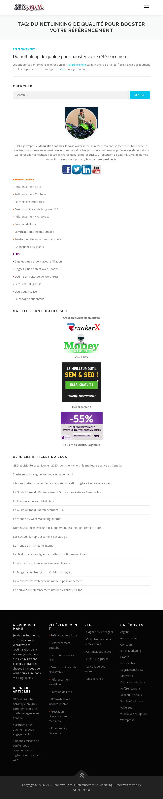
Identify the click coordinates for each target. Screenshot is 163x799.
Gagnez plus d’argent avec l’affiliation (38, 261)
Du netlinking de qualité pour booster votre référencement (70, 56)
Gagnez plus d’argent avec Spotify (36, 269)
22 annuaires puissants (29, 247)
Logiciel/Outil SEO (131, 670)
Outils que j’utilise (26, 291)
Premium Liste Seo (132, 682)
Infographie (127, 663)
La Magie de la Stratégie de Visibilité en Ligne (42, 572)
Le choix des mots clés (29, 202)
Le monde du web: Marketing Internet (37, 519)
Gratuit (124, 657)
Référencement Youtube (30, 194)
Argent (124, 632)
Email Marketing (130, 650)
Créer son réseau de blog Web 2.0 (36, 209)
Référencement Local (28, 187)
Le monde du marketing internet (33, 545)
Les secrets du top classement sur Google (40, 536)
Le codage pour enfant (29, 299)
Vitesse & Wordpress (133, 714)
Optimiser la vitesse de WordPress (37, 276)
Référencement (24, 49)
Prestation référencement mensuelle (38, 239)
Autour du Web (130, 638)
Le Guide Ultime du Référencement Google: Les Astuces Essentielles (57, 492)
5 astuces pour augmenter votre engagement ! (43, 474)
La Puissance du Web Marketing (33, 501)
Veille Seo (126, 707)
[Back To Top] (82, 776)
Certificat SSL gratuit (28, 284)
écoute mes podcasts (101, 159)
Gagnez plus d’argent (99, 632)
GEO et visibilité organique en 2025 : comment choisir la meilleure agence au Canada (67, 465)
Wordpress (127, 720)
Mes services (94, 679)
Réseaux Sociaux (131, 695)
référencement (77, 64)
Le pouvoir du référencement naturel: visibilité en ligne (47, 590)
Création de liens (25, 224)
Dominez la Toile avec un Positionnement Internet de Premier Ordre (57, 528)
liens (62, 69)
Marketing (126, 676)
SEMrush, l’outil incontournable (34, 232)
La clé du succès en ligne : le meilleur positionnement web (50, 554)
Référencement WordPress (32, 216)
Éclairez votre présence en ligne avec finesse (41, 563)
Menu (146, 7)
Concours (126, 644)
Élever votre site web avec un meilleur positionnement (47, 581)
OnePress (121, 785)
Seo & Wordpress (131, 701)
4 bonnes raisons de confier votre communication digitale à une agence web (62, 483)
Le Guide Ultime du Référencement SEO (38, 510)
